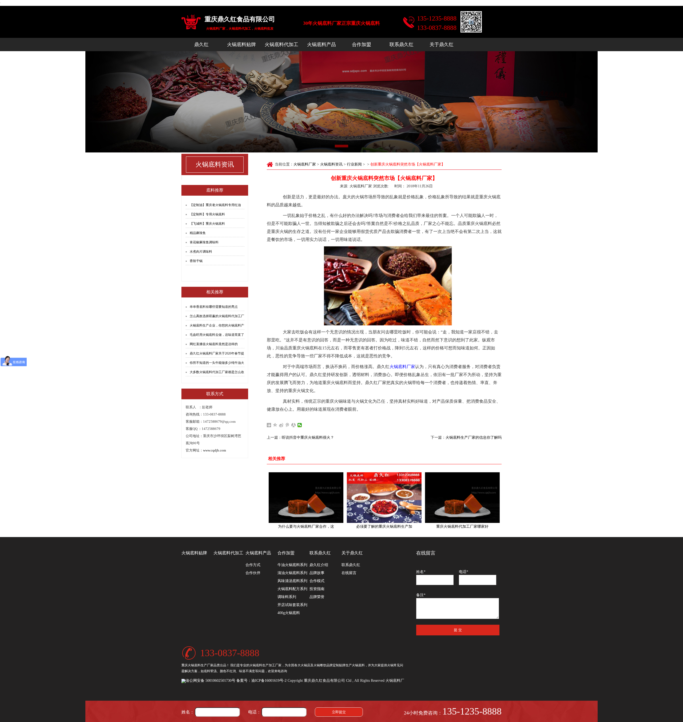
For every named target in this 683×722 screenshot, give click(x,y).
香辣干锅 (196, 261)
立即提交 (339, 712)
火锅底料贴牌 (241, 44)
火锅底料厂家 (304, 164)
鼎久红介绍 (318, 565)
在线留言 (349, 573)
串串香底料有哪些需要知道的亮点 (214, 307)
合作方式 (252, 565)
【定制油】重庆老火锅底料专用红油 (215, 205)
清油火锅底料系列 (292, 573)
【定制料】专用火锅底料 (207, 214)
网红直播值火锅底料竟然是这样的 (214, 344)
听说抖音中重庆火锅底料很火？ (308, 437)
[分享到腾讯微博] (287, 425)
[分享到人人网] (293, 425)
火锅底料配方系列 (292, 589)
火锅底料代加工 (281, 44)
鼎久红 (201, 44)
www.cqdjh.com (214, 450)
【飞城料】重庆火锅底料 (207, 223)
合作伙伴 (252, 573)
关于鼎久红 (442, 44)
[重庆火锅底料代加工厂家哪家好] (462, 497)
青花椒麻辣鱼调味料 (204, 242)
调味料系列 (286, 597)
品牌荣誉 (316, 597)
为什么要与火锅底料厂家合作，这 (306, 527)
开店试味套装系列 (292, 605)
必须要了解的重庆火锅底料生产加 (384, 527)
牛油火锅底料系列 (292, 565)
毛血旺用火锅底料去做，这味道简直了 (217, 335)
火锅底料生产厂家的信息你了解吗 (474, 437)
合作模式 (316, 581)
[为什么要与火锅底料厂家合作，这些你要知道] (306, 497)
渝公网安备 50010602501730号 (210, 681)
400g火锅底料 (288, 613)
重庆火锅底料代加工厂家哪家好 (462, 527)
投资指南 (316, 589)
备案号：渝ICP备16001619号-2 (261, 681)
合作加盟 (361, 44)
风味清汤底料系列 (292, 581)
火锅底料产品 (321, 44)
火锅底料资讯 (331, 164)
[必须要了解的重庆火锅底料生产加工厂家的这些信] (384, 497)
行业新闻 (354, 164)
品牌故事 (316, 573)
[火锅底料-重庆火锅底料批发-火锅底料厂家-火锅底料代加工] (191, 23)
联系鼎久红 (402, 44)
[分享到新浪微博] (281, 425)
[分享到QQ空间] (275, 425)
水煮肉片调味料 (201, 251)
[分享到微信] (299, 425)
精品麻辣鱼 (198, 233)
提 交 (458, 630)
